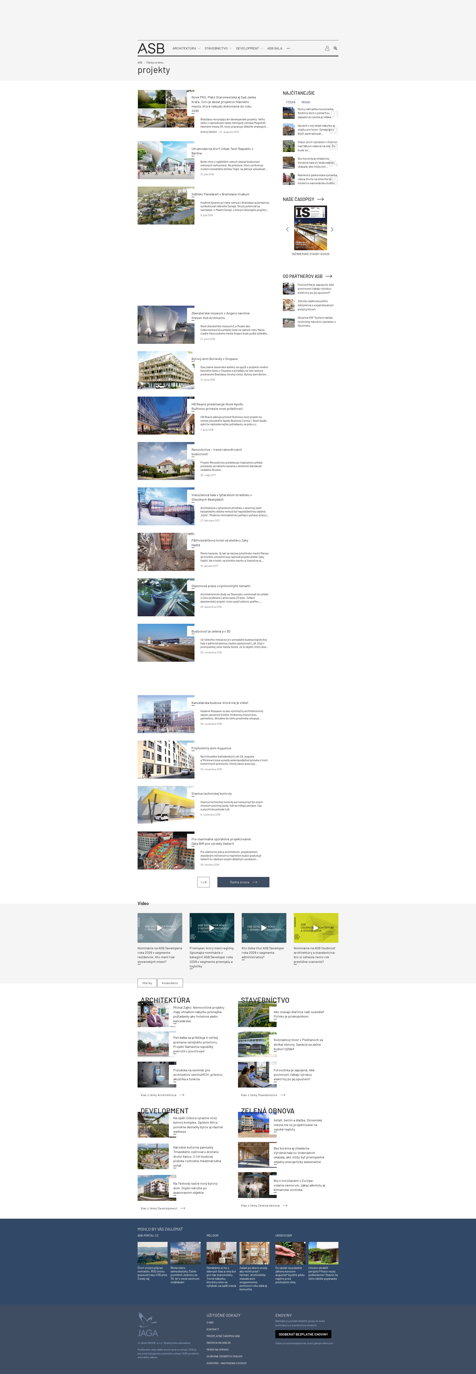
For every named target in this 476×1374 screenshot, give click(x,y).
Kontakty (213, 1329)
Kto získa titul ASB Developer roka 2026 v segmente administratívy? (263, 952)
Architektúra (184, 48)
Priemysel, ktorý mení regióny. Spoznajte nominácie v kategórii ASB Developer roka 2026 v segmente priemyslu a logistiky (212, 957)
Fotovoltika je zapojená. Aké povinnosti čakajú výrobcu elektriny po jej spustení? (294, 1074)
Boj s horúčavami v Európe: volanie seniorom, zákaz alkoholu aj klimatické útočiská (299, 1185)
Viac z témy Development (159, 1208)
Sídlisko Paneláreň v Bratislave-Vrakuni (220, 194)
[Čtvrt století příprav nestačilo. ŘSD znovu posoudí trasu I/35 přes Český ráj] (153, 1252)
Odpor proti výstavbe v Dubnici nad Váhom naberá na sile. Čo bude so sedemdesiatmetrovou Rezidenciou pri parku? (317, 146)
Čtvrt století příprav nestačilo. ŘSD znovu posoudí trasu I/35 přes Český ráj (152, 1273)
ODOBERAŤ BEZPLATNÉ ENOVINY (303, 1334)
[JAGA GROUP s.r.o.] (148, 1323)
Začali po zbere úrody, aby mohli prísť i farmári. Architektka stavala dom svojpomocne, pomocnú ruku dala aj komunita (253, 1278)
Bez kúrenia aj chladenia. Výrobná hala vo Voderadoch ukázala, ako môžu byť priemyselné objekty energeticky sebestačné (316, 163)
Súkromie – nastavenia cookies (227, 1363)
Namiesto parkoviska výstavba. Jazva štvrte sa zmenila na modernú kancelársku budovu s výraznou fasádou (318, 179)
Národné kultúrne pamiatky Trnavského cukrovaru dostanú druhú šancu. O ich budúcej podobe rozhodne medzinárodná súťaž (197, 1156)
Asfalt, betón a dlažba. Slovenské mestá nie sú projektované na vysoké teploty (298, 1124)
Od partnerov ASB (303, 276)
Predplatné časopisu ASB (223, 1336)
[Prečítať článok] (166, 109)
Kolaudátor (170, 983)
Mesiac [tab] (306, 102)
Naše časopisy (298, 199)
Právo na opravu (218, 1349)
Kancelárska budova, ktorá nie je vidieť (220, 703)
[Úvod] (151, 48)
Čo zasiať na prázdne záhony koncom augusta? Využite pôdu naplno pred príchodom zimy (290, 1275)
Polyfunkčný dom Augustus (211, 748)
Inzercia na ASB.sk (219, 1342)
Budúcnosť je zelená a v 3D (211, 631)
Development (247, 48)
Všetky (147, 983)
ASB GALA (274, 48)
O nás (210, 1322)
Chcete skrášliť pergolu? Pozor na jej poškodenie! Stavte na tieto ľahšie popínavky (323, 1273)
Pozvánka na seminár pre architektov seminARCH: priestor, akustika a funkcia (198, 1074)
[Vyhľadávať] (335, 48)
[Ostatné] (288, 48)
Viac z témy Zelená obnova (260, 1205)
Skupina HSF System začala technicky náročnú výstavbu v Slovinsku (317, 321)
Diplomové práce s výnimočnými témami (221, 586)
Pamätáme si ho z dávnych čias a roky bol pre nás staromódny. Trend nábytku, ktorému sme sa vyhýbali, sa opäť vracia (221, 1276)
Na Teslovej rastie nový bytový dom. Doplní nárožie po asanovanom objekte (195, 1187)
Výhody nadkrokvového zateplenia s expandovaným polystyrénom (316, 305)
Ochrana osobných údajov (224, 1356)
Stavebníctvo (216, 48)
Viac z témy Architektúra (158, 1095)
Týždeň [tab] (290, 102)
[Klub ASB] (327, 48)
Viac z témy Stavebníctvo (259, 1095)
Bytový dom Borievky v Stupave (215, 359)
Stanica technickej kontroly (212, 793)
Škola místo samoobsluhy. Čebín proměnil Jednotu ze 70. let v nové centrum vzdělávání (185, 1275)
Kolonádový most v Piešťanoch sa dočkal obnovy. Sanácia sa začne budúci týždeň (298, 1044)
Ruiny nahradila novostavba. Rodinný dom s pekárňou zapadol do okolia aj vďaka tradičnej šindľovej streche (316, 113)
